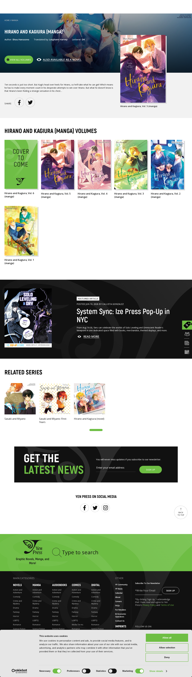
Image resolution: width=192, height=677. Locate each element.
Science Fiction (19, 629)
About (117, 597)
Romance (17, 624)
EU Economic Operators (120, 615)
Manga (15, 20)
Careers (118, 601)
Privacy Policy (149, 605)
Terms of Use (167, 605)
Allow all (166, 637)
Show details (156, 671)
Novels (17, 585)
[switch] (86, 671)
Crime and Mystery (17, 602)
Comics (76, 585)
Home (7, 20)
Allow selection (167, 647)
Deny (167, 657)
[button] (96, 430)
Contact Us (119, 621)
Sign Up (170, 590)
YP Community (121, 584)
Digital (95, 585)
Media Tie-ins (77, 624)
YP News (119, 589)
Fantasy (16, 612)
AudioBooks (59, 585)
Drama (16, 608)
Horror (16, 616)
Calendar (119, 593)
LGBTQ (16, 620)
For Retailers (120, 610)
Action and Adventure (17, 591)
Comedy (16, 596)
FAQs (117, 605)
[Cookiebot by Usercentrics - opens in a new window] (19, 671)
